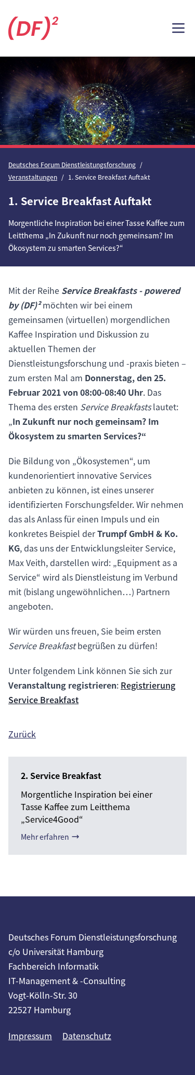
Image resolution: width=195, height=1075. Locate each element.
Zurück (22, 734)
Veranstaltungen (32, 176)
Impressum (30, 1035)
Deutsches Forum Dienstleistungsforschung (72, 164)
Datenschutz (86, 1035)
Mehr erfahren (45, 836)
